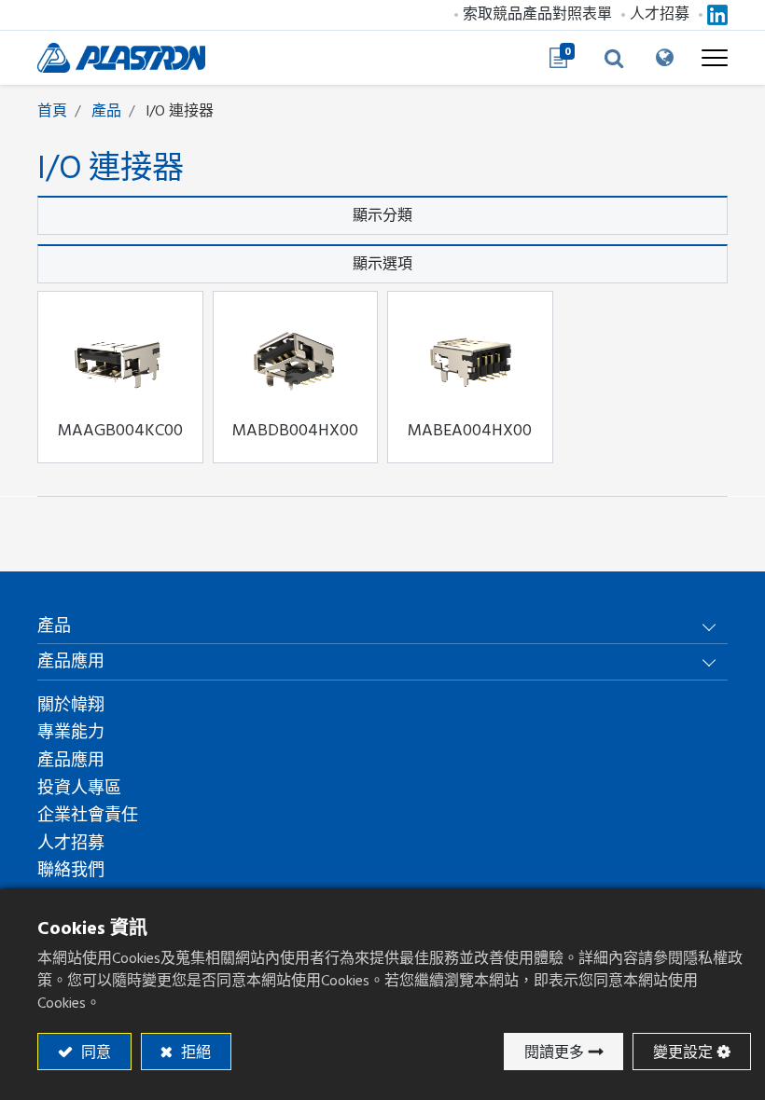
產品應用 (70, 760)
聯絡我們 (70, 870)
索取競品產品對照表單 (537, 14)
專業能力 (70, 732)
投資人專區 (79, 788)
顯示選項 (382, 264)
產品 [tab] (54, 626)
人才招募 (659, 14)
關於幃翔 (70, 705)
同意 (94, 1052)
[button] (614, 58)
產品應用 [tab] (70, 661)
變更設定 (683, 1052)
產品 (106, 111)
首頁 (52, 111)
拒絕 (194, 1052)
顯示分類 (382, 215)
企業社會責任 (87, 815)
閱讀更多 (554, 1052)
